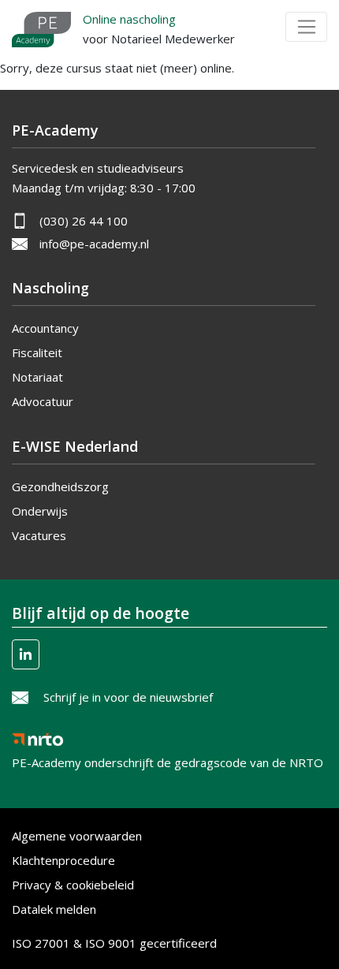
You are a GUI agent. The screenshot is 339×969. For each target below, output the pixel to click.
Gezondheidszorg (60, 486)
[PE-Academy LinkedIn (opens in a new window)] (25, 654)
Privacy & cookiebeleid (73, 885)
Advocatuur (42, 401)
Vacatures (39, 535)
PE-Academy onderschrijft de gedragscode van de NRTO (167, 758)
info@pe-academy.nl (94, 244)
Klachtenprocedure (63, 860)
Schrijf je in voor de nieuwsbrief (128, 697)
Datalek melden (54, 909)
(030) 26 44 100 (83, 221)
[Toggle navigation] (306, 27)
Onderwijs (40, 511)
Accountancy (45, 328)
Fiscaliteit (37, 352)
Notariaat (37, 377)
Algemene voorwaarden (77, 836)
